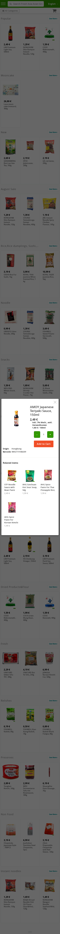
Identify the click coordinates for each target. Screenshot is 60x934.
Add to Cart (44, 443)
